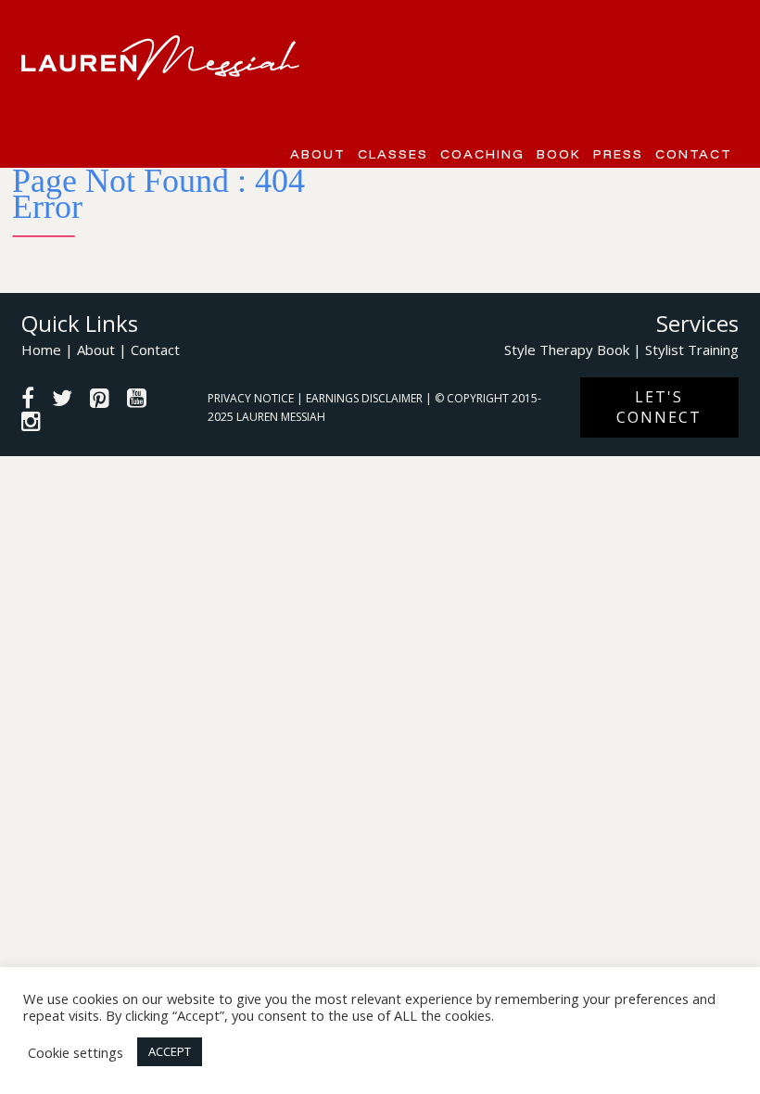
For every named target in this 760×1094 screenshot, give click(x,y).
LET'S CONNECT (659, 406)
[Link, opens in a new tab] (27, 400)
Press (618, 154)
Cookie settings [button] (75, 1052)
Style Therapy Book (566, 349)
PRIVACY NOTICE (252, 398)
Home (41, 349)
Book (559, 154)
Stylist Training (692, 349)
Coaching (482, 154)
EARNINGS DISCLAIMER (365, 398)
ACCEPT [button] (169, 1051)
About (318, 154)
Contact (693, 154)
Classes (393, 154)
